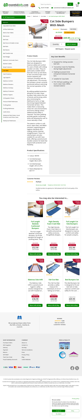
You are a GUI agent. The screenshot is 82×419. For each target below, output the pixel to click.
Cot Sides (43, 16)
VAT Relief (5, 354)
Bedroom (35, 16)
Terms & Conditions (27, 350)
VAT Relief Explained (73, 39)
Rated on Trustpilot (76, 13)
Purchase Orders (7, 342)
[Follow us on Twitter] (77, 369)
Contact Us (25, 345)
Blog (23, 357)
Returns (5, 352)
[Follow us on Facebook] (72, 369)
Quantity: (56, 44)
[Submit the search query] (70, 4)
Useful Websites (26, 359)
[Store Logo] (16, 5)
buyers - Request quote (65, 49)
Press (23, 352)
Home (28, 16)
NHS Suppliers (7, 345)
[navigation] (13, 17)
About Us (24, 342)
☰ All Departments (8, 17)
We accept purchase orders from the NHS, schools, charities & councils (19, 325)
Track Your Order (7, 357)
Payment (5, 350)
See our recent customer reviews (60, 323)
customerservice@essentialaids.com (64, 7)
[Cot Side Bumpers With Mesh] (30, 45)
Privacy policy (75, 398)
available (47, 12)
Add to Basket (71, 44)
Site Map (24, 347)
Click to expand (37, 37)
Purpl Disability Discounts (10, 359)
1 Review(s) (63, 29)
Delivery (5, 347)
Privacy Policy (25, 354)
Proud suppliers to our (60, 12)
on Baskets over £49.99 (34, 12)
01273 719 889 (45, 7)
